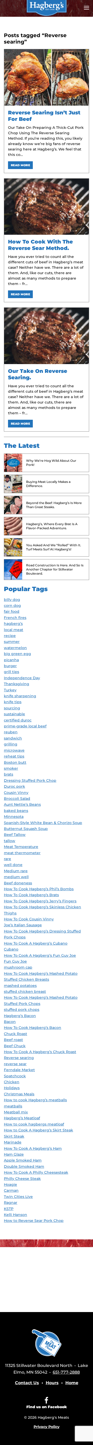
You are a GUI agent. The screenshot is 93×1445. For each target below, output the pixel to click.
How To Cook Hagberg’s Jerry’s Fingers (40, 901)
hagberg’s (13, 623)
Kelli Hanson (15, 1214)
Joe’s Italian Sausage (23, 925)
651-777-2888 (66, 1372)
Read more (20, 165)
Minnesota (14, 816)
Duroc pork (14, 786)
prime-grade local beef (25, 726)
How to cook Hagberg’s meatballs (35, 1100)
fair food (11, 611)
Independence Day (22, 678)
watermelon (15, 647)
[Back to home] (46, 7)
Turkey (10, 690)
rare (7, 858)
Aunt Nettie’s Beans (22, 804)
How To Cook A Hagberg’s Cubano (35, 943)
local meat (13, 629)
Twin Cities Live (18, 1196)
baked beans (16, 810)
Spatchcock (15, 1076)
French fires (15, 617)
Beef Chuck (15, 1046)
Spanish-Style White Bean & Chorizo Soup (43, 822)
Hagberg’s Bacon (20, 1015)
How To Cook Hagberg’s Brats (31, 895)
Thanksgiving (16, 684)
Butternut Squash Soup (26, 828)
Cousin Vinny (16, 792)
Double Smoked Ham (24, 1166)
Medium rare (16, 871)
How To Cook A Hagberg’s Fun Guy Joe (40, 955)
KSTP (8, 1208)
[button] (86, 7)
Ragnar (10, 1202)
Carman (11, 1190)
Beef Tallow (15, 834)
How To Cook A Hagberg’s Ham (33, 1148)
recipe (10, 635)
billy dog (12, 599)
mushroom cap (18, 967)
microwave (14, 750)
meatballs (13, 1106)
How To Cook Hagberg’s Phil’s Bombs (39, 889)
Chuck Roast (15, 1033)
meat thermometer (22, 853)
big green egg (17, 653)
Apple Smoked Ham (23, 1160)
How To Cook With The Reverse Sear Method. (40, 245)
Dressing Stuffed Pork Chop (30, 780)
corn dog (12, 605)
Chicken (11, 1082)
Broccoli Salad (17, 798)
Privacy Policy (46, 1426)
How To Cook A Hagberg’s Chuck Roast (40, 1051)
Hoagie (10, 1184)
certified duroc (18, 720)
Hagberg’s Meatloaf (22, 1118)
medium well (16, 877)
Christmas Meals (19, 1094)
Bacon (10, 1021)
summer (12, 641)
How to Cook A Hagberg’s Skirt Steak (38, 1130)
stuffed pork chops (21, 1009)
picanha (11, 660)
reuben (11, 732)
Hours (52, 1382)
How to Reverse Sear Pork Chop (34, 1220)
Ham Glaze (14, 1154)
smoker (11, 768)
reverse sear (15, 1064)
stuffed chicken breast (25, 991)
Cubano (11, 949)
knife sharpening (20, 696)
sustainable (14, 714)
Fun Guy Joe (15, 961)
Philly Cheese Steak (22, 1178)
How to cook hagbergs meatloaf (34, 1124)
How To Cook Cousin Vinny (29, 919)
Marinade (12, 1142)
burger (10, 665)
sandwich (13, 738)
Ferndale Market (19, 1070)
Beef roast (13, 1039)
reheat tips (14, 756)
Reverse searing (19, 1057)
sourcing (12, 708)
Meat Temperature (21, 846)
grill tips (11, 671)
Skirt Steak (14, 1136)
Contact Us (27, 1382)
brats (8, 774)
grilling (10, 744)
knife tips (12, 702)
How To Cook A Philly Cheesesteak (36, 1172)
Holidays (12, 1088)
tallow (9, 840)
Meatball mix (16, 1112)
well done (13, 864)
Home (71, 1382)
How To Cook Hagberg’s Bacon (32, 1027)
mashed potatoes (20, 985)
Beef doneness (18, 883)
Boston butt (15, 762)
